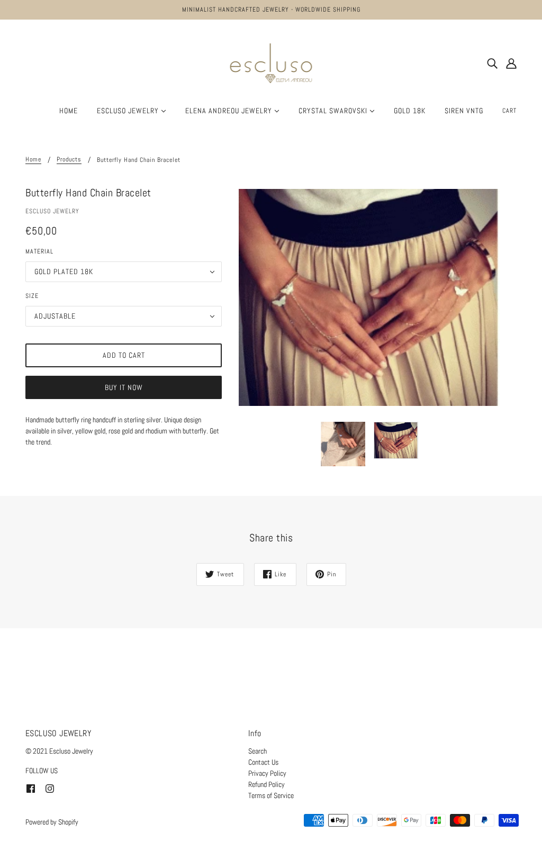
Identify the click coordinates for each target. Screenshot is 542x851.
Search (257, 751)
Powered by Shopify (51, 822)
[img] (492, 63)
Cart (509, 110)
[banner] (271, 62)
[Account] (511, 63)
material (39, 251)
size (32, 296)
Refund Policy (266, 784)
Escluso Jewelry (52, 211)
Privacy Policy (267, 773)
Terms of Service (271, 795)
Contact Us (263, 762)
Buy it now (124, 387)
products (69, 160)
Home (33, 160)
